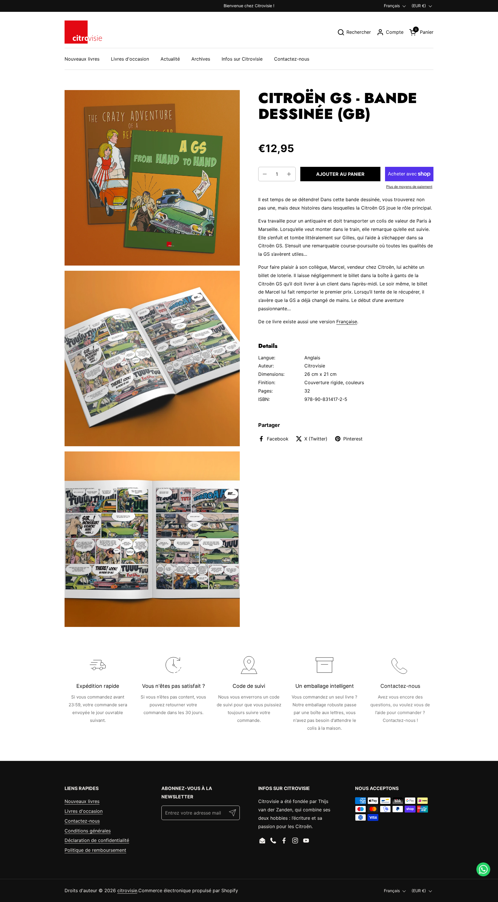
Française (346, 321)
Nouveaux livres (82, 801)
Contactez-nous (82, 821)
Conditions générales (88, 831)
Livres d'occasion (84, 811)
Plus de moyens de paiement (409, 186)
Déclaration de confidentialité (97, 840)
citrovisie (127, 890)
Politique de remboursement (95, 850)
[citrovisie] (83, 32)
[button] (354, 32)
